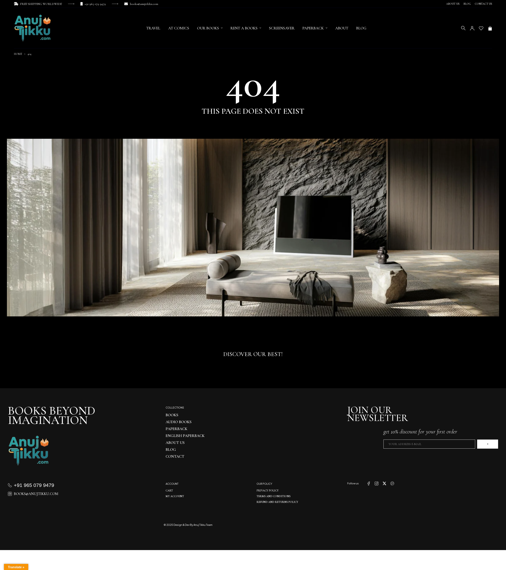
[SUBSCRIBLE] (487, 444)
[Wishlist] (481, 28)
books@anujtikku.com (144, 4)
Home (18, 54)
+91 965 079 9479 (95, 4)
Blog (467, 4)
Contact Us (483, 4)
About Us (453, 4)
